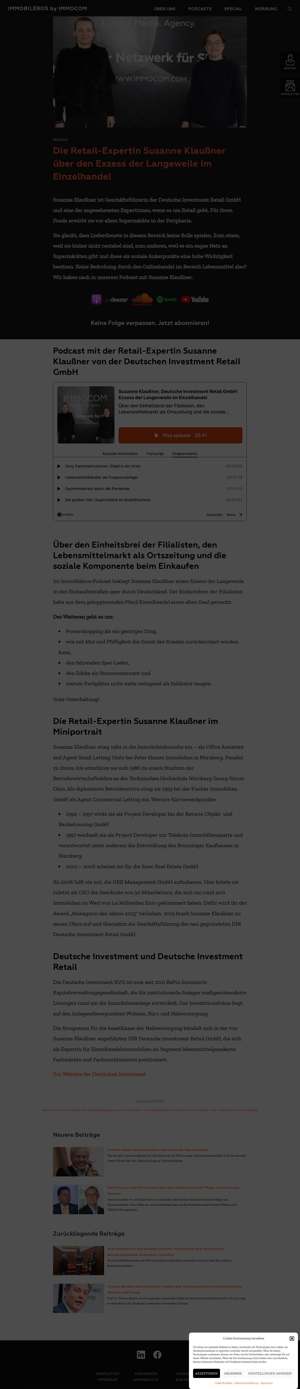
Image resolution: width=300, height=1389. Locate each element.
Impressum (267, 1383)
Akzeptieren (206, 1373)
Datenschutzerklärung (246, 1383)
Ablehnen (233, 1373)
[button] (292, 1338)
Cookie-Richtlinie (223, 1383)
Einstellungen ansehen (270, 1373)
